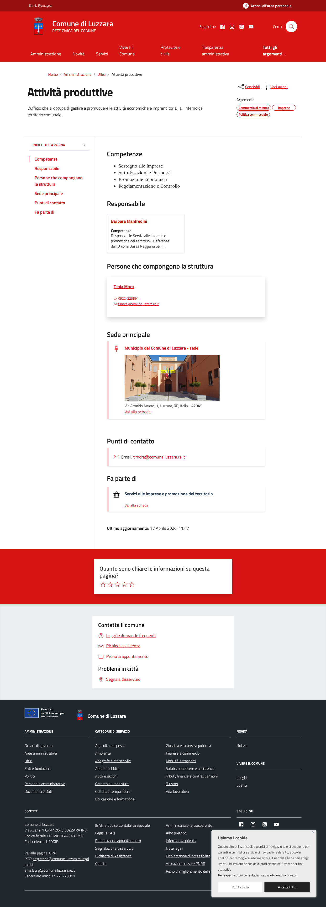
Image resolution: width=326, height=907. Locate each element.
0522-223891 (128, 298)
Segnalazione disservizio (114, 848)
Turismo (172, 784)
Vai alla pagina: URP (40, 853)
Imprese (284, 107)
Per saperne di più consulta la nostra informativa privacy (257, 875)
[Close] (313, 832)
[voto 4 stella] (124, 584)
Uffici (28, 761)
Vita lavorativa (177, 791)
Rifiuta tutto (240, 887)
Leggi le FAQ (105, 833)
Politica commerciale (253, 114)
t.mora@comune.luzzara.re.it (138, 304)
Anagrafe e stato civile (113, 761)
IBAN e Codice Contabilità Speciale (122, 825)
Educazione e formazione (115, 799)
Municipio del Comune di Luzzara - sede (161, 348)
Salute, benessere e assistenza (190, 768)
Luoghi (242, 777)
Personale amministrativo (45, 784)
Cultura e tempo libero (112, 791)
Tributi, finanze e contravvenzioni (192, 776)
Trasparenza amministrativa (215, 50)
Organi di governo (39, 745)
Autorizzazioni (106, 776)
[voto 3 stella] (117, 584)
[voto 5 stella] (131, 584)
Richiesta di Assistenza (113, 856)
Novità (78, 54)
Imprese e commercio (183, 753)
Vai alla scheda (138, 412)
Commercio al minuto (254, 107)
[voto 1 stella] (103, 584)
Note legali (174, 848)
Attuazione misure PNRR (185, 863)
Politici (30, 776)
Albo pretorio (176, 833)
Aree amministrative (41, 753)
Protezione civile (170, 50)
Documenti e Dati (38, 791)
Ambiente (103, 753)
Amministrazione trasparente (189, 825)
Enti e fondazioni (38, 768)
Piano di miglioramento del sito (190, 871)
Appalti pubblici (107, 768)
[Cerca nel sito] (291, 26)
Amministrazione (45, 54)
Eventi (242, 785)
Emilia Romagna (40, 5)
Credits (100, 863)
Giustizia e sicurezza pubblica (188, 745)
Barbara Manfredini (129, 221)
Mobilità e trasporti (181, 761)
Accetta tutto (287, 887)
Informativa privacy (181, 840)
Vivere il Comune (127, 50)
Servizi (102, 54)
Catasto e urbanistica (112, 784)
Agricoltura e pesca (110, 745)
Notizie (242, 745)
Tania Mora (124, 286)
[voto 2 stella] (110, 584)
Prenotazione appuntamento (118, 840)
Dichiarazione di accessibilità (188, 856)
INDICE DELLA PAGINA (49, 144)
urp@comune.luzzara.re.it (55, 870)
